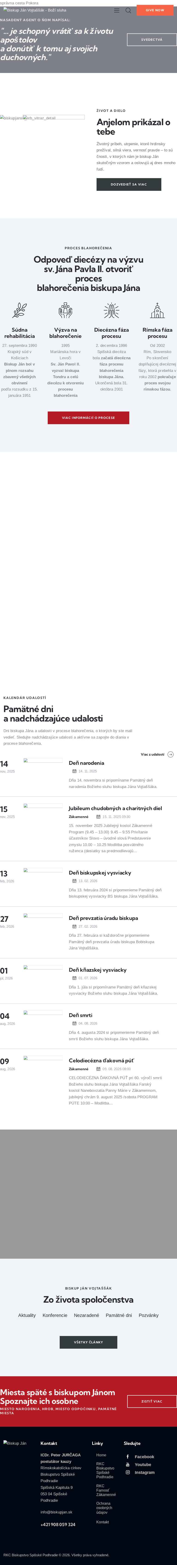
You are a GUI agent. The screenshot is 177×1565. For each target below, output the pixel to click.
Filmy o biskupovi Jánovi (103, 651)
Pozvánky (149, 1315)
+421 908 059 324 (58, 1524)
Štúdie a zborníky (147, 651)
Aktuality (27, 1315)
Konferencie (55, 1315)
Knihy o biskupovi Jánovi (23, 651)
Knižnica (19, 662)
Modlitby (147, 540)
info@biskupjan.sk (56, 1512)
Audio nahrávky (103, 540)
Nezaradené (86, 1315)
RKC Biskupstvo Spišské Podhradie (30, 1555)
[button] (116, 10)
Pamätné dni (119, 1315)
